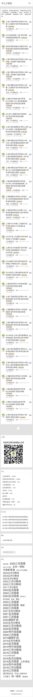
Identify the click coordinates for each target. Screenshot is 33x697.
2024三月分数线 (12, 581)
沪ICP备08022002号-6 (16, 694)
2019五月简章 (11, 643)
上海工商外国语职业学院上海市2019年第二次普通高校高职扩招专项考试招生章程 (17, 129)
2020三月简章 (11, 634)
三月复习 (6, 676)
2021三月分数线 (10, 587)
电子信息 (8, 107)
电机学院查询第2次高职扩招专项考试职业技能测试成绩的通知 (17, 47)
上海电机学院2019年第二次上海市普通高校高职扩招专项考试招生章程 (17, 212)
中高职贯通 (9, 569)
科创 (12, 599)
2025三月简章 (18, 563)
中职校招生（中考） (18, 14)
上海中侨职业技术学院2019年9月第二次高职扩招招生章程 (17, 60)
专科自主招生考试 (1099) (11, 479)
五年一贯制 (18, 566)
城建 (7, 204)
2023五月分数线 (11, 575)
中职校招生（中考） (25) (11, 502)
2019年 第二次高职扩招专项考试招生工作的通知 (17, 237)
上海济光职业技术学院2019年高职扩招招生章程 (16, 416)
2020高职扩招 (10, 620)
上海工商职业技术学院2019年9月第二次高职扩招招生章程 (17, 73)
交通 (7, 92)
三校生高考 (5, 10)
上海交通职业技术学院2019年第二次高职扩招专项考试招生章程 (17, 87)
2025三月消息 (7, 567)
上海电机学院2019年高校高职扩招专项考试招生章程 (16, 284)
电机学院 (8, 53)
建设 (17, 599)
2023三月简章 (11, 602)
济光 (7, 161)
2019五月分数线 (11, 640)
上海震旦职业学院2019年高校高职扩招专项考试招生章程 (16, 377)
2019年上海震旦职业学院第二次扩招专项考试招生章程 (16, 115)
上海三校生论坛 (7, 540)
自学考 (5, 496)
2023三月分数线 (12, 584)
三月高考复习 (5, 12)
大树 (17, 29)
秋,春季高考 (8, 14)
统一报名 (16, 676)
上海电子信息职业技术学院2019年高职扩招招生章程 (15, 403)
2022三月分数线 (21, 570)
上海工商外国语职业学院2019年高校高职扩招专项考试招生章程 (17, 351)
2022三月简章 (11, 608)
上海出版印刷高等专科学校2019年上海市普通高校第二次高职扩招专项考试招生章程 (16, 183)
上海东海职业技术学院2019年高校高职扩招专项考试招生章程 (17, 323)
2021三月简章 (11, 617)
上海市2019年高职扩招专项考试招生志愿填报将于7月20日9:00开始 (16, 250)
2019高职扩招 (10, 29)
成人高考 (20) (7, 493)
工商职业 (8, 79)
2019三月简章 (11, 652)
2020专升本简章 (12, 631)
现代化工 (23, 596)
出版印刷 (8, 190)
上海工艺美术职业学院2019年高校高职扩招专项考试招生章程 (17, 297)
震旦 (7, 120)
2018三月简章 (11, 670)
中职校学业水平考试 (25, 10)
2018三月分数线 (12, 667)
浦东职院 (5, 564)
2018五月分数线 (12, 658)
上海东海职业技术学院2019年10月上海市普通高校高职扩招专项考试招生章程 (17, 142)
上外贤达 (25, 661)
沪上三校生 (6, 3)
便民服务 (25, 677)
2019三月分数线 (12, 649)
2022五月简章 (11, 605)
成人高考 (26, 12)
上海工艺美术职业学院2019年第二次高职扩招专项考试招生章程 (17, 23)
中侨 (7, 66)
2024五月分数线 (11, 572)
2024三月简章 (11, 593)
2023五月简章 (11, 596)
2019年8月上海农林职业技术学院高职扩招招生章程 (17, 273)
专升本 (21, 12)
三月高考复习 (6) (8, 485)
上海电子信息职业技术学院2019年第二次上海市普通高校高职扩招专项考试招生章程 (16, 101)
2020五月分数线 (11, 622)
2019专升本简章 (12, 646)
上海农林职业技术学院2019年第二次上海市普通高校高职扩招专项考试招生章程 (17, 170)
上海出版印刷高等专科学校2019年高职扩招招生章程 (15, 390)
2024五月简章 (11, 590)
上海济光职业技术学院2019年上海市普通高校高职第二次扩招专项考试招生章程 (17, 156)
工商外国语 (9, 134)
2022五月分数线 (10, 578)
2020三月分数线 (12, 625)
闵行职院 (6, 599)
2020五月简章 (11, 628)
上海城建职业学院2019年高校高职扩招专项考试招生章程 (16, 310)
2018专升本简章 (12, 664)
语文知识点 (8, 673)
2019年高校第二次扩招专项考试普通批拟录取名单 (16, 36)
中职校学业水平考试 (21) (11, 482)
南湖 (22, 605)
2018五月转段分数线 (9, 655)
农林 (7, 175)
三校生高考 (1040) (9, 476)
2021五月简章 (11, 614)
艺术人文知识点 (21, 673)
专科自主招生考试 (14, 10)
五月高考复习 (14, 12)
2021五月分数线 (11, 611)
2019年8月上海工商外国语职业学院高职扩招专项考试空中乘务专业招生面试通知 (17, 337)
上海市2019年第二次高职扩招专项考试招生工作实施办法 (16, 224)
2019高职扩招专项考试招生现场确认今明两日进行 (16, 262)
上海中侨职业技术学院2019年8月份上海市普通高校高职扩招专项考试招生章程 (17, 364)
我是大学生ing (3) (8, 505)
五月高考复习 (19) (9, 488)
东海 (7, 148)
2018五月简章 (11, 661)
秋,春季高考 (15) (8, 499)
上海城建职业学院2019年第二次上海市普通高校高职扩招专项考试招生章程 (17, 198)
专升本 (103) (7, 490)
